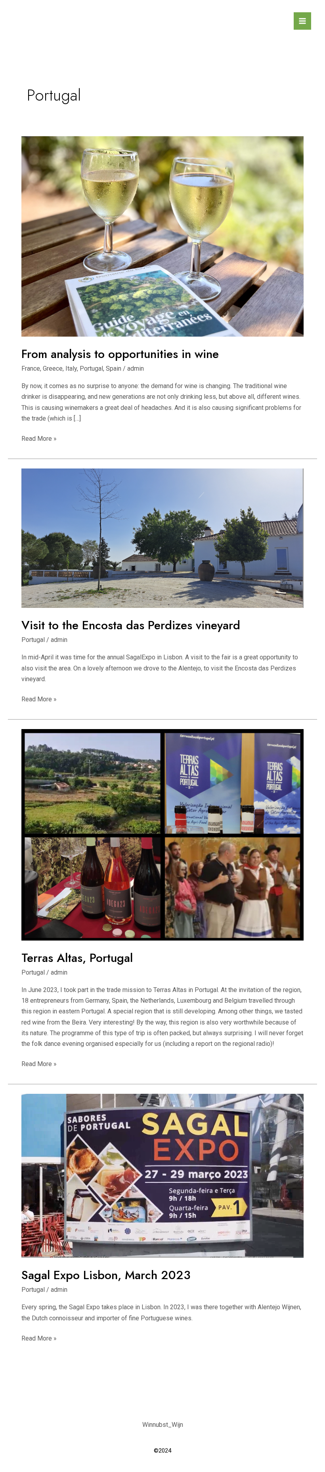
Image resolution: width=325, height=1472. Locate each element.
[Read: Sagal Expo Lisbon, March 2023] (162, 1175)
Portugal (91, 368)
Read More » (39, 437)
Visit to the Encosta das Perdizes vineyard (130, 625)
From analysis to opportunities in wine (120, 353)
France (30, 368)
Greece (53, 368)
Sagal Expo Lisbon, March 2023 (106, 1274)
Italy (71, 368)
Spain (113, 368)
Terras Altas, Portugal (77, 957)
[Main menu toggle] (302, 21)
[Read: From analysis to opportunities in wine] (162, 236)
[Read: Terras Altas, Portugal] (162, 834)
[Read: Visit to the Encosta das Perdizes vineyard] (162, 537)
